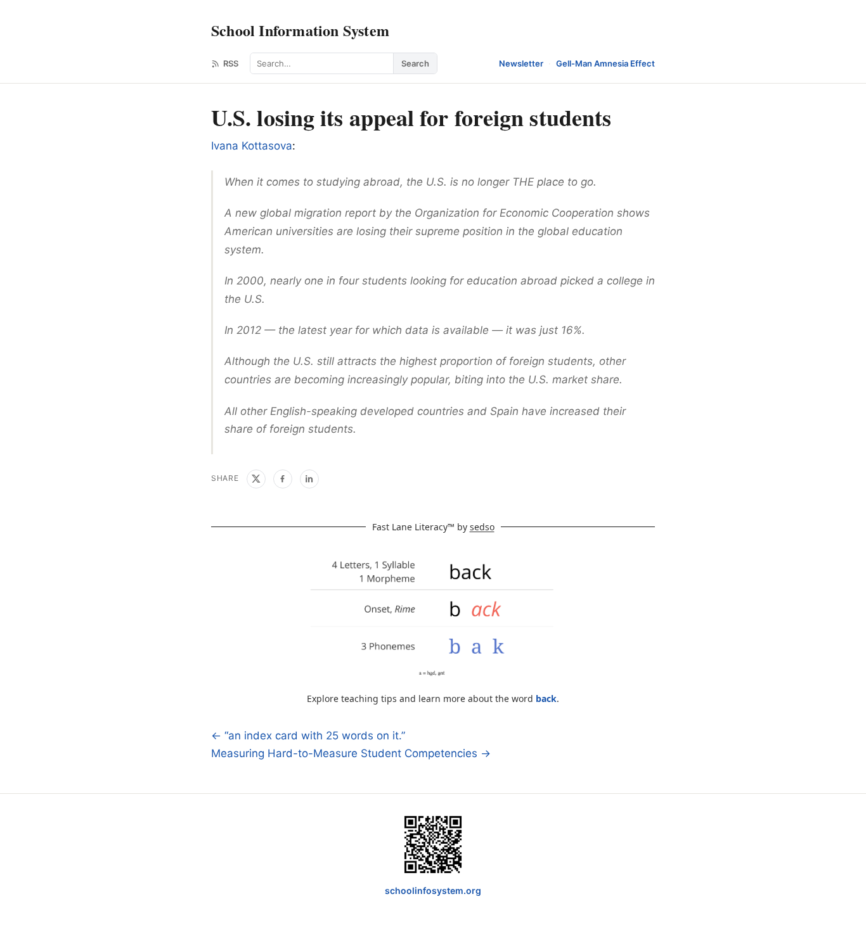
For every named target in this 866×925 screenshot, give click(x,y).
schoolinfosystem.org (433, 890)
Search (415, 63)
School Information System (300, 30)
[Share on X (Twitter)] (256, 478)
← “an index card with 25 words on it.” (308, 735)
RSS (230, 63)
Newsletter (521, 63)
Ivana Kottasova (251, 145)
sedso (482, 527)
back (546, 698)
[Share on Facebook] (282, 478)
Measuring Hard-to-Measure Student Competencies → (351, 753)
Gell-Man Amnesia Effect (605, 63)
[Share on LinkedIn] (309, 478)
